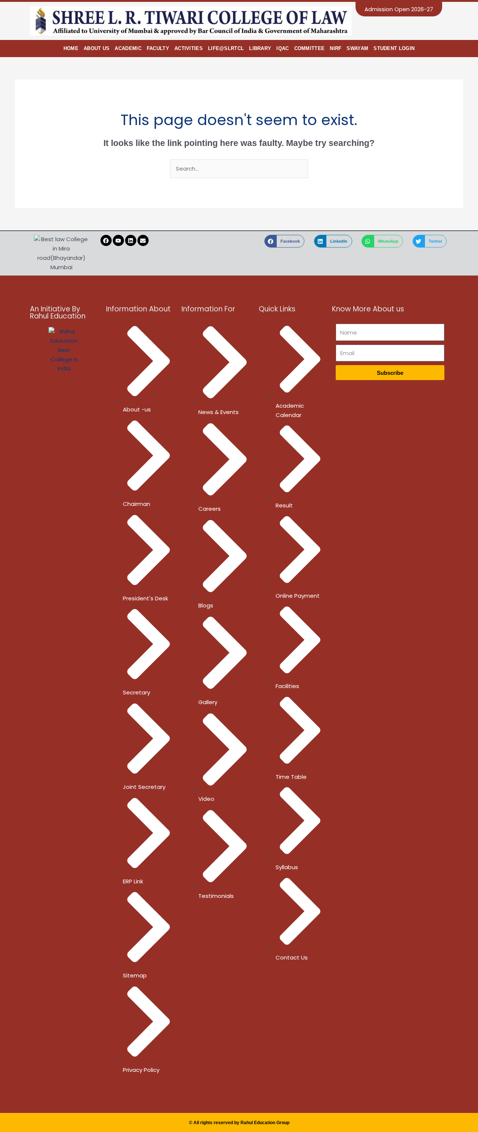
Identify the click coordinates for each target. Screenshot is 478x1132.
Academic (128, 48)
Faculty (158, 48)
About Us (96, 48)
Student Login (394, 48)
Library (260, 48)
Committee (309, 48)
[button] (284, 241)
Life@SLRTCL (226, 48)
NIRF (335, 48)
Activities (188, 48)
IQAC (282, 48)
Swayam (357, 48)
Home (70, 48)
